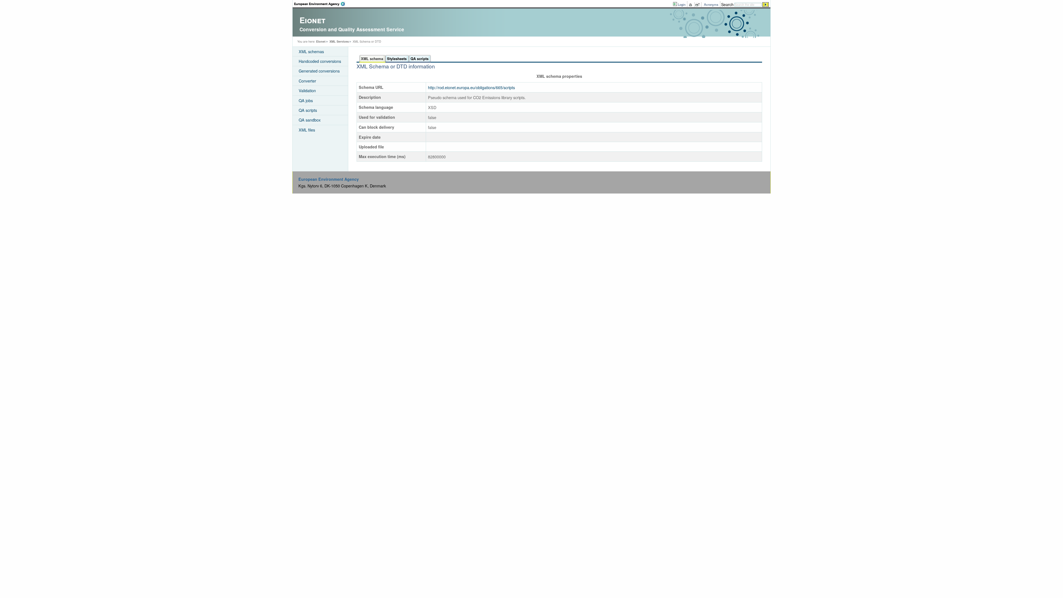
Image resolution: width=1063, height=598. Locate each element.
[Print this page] (691, 4)
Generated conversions (319, 71)
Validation (307, 90)
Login (681, 4)
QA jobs (306, 100)
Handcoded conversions (320, 61)
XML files (307, 130)
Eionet (321, 41)
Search (727, 4)
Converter (307, 81)
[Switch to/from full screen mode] (698, 4)
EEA (319, 4)
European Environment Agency (328, 179)
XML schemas (311, 51)
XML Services (339, 41)
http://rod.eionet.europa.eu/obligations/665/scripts (471, 87)
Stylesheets (397, 58)
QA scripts (308, 110)
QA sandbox (310, 120)
